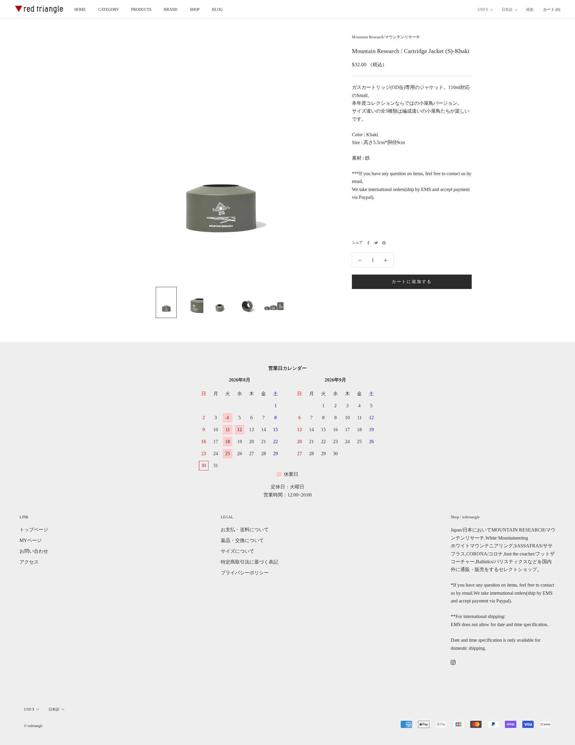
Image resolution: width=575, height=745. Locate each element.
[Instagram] (453, 662)
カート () (551, 9)
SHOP (194, 9)
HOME (80, 9)
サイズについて (237, 551)
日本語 (507, 9)
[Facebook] (368, 243)
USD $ (483, 9)
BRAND (170, 9)
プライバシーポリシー (245, 572)
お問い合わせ (33, 551)
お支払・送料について (245, 529)
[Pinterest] (384, 243)
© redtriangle (33, 726)
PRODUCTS (141, 9)
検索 (529, 9)
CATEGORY (108, 9)
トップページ (33, 529)
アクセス (29, 561)
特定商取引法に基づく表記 (249, 561)
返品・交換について (242, 540)
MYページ (30, 540)
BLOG (217, 9)
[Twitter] (376, 243)
